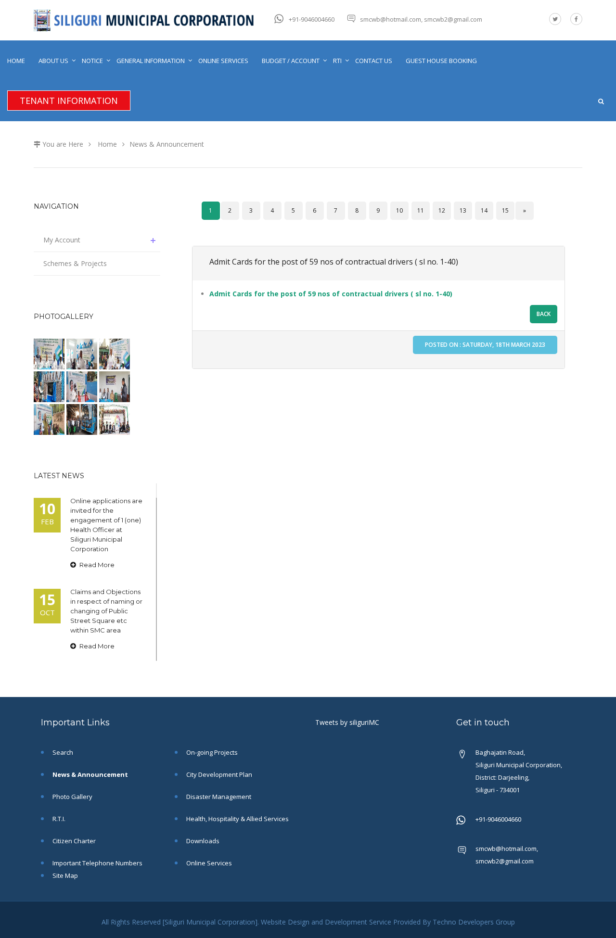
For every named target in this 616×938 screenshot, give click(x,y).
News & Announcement (166, 144)
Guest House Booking (441, 60)
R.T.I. (58, 818)
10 (399, 210)
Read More (96, 565)
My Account (61, 239)
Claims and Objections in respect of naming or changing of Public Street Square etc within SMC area (106, 611)
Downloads (202, 841)
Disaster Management (218, 796)
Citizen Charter (73, 841)
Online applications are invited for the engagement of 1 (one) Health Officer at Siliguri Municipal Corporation (106, 525)
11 (420, 210)
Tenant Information (69, 100)
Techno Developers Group (474, 921)
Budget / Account (291, 60)
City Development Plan (218, 774)
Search (62, 752)
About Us (53, 60)
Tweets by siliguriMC (347, 722)
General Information (150, 60)
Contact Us (373, 60)
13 (463, 210)
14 (484, 210)
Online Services (223, 60)
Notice (92, 60)
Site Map (64, 875)
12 (441, 210)
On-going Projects (211, 752)
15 (505, 210)
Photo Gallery (71, 796)
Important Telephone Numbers (96, 863)
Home (16, 60)
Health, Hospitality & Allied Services (237, 818)
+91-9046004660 (311, 19)
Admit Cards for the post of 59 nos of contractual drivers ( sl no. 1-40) (333, 261)
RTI (337, 60)
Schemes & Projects (75, 263)
